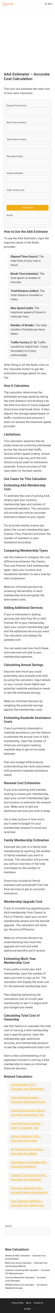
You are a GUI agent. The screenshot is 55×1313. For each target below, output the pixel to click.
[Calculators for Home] (7, 4)
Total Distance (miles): (17, 139)
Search (8, 1226)
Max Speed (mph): (15, 156)
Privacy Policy (17, 1303)
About (28, 1303)
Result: (10, 215)
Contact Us (38, 1303)
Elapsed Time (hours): (16, 105)
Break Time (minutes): (16, 122)
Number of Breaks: (15, 173)
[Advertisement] (27, 43)
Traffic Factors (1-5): (16, 190)
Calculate (27, 207)
